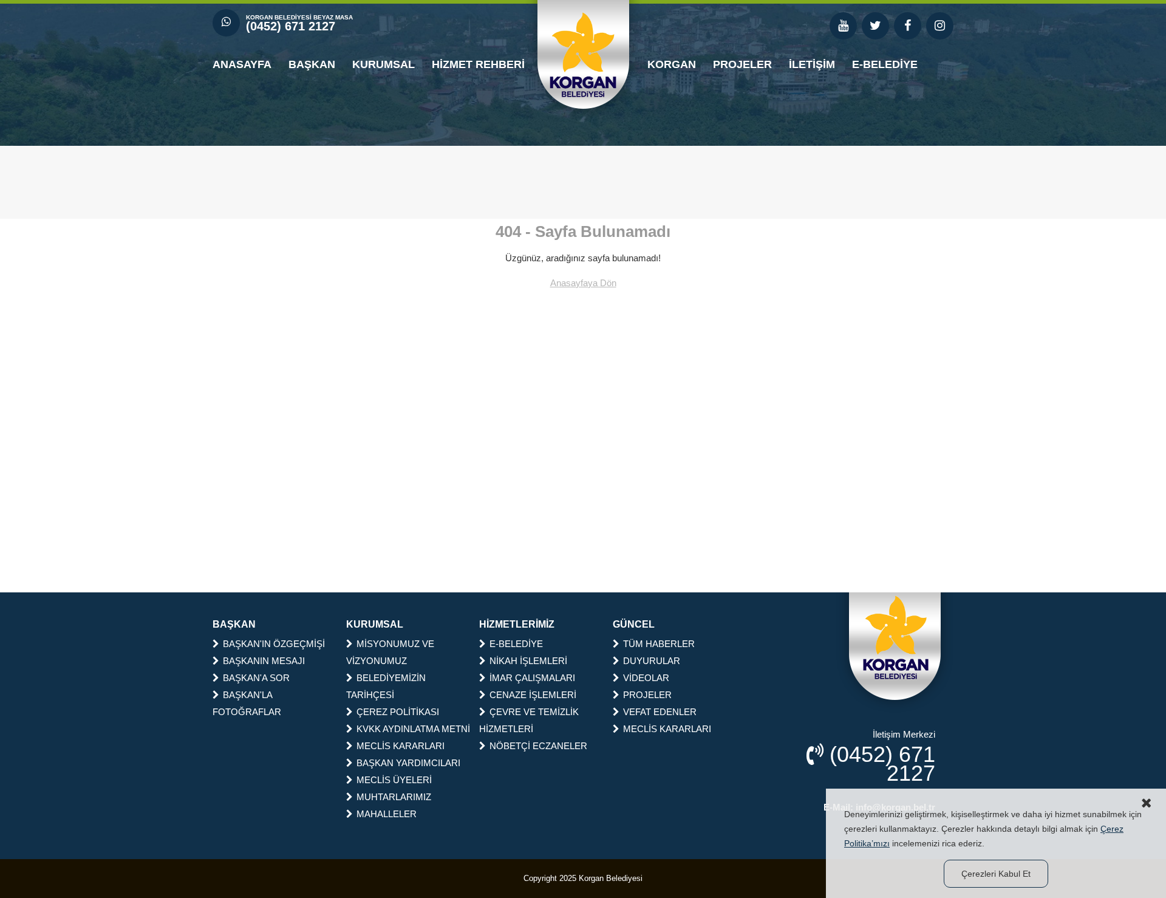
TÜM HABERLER (659, 644)
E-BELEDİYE (885, 64)
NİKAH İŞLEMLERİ (528, 661)
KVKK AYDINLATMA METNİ (413, 729)
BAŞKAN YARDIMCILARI (408, 763)
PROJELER (742, 64)
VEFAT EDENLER (660, 712)
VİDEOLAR (646, 678)
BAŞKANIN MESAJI (264, 661)
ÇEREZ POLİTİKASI (397, 712)
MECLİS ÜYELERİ (394, 780)
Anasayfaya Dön (583, 283)
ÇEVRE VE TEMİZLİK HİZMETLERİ (529, 720)
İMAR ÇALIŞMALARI (532, 678)
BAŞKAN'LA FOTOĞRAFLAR (247, 703)
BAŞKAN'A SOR (256, 678)
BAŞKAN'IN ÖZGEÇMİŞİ (274, 644)
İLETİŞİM (812, 64)
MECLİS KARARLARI (400, 746)
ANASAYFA (242, 64)
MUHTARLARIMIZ (393, 797)
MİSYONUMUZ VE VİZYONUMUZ (390, 652)
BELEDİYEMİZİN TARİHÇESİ (386, 686)
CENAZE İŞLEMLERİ (532, 695)
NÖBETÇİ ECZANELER (538, 746)
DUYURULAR (651, 661)
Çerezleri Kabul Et (996, 874)
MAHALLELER (386, 814)
